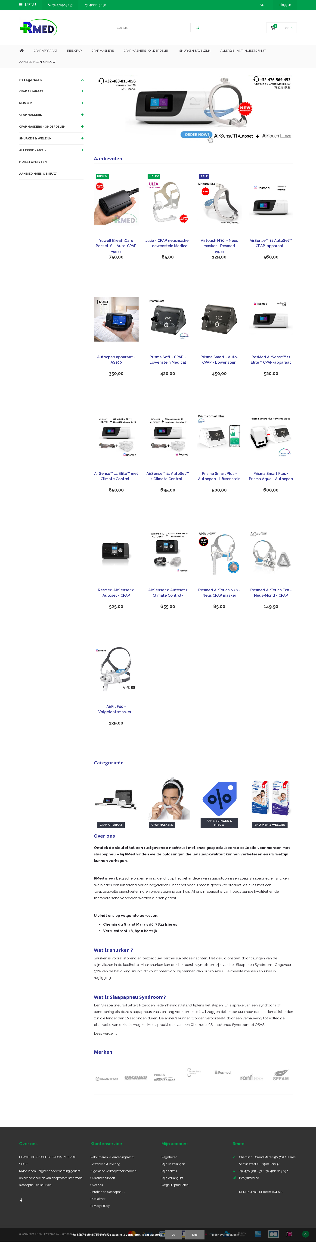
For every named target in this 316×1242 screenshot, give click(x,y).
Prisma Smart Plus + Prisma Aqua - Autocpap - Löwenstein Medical (271, 476)
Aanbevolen (108, 158)
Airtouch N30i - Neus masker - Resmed (219, 243)
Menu (30, 5)
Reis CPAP (74, 50)
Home (21, 51)
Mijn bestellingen (173, 1164)
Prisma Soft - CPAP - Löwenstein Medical (167, 360)
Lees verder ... (105, 1033)
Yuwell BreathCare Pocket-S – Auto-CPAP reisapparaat (116, 243)
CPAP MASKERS (30, 115)
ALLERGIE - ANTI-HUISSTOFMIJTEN (33, 156)
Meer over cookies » (225, 1234)
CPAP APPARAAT (31, 91)
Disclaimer (97, 1199)
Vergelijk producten (175, 1185)
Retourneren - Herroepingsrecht (112, 1157)
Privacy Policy (100, 1205)
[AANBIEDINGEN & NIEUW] (219, 797)
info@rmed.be (249, 1178)
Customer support (102, 1178)
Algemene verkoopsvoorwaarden (113, 1171)
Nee (195, 1234)
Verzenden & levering (105, 1164)
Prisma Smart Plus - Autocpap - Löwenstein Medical (219, 476)
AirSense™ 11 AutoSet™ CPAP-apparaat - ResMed (271, 243)
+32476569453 (62, 5)
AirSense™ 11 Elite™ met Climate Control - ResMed (116, 476)
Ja (173, 1234)
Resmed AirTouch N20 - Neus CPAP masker (219, 593)
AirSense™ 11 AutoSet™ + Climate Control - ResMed (167, 476)
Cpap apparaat (45, 50)
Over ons (96, 1185)
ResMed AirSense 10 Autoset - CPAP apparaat (116, 593)
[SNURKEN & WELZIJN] (271, 797)
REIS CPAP (26, 103)
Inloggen (285, 4)
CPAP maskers (103, 50)
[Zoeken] (197, 27)
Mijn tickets (169, 1171)
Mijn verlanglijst (172, 1178)
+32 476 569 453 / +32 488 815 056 (263, 1171)
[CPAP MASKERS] (168, 797)
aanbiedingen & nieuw (37, 61)
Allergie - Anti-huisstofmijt (243, 50)
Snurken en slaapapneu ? (107, 1192)
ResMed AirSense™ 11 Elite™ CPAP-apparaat (271, 360)
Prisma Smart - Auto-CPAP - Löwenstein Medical (219, 360)
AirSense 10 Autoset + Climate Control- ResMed (167, 593)
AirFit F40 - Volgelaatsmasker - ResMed (116, 709)
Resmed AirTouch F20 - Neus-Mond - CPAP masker (271, 593)
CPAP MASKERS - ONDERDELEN (146, 50)
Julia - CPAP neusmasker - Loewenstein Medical (168, 243)
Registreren (169, 1157)
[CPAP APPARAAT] (116, 797)
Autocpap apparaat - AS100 (116, 360)
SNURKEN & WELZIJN (35, 138)
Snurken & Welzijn (195, 50)
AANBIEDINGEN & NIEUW (38, 173)
